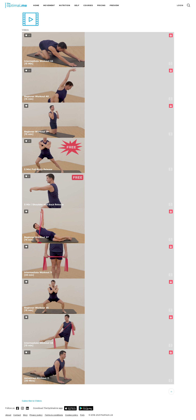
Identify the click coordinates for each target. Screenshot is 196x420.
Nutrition (64, 5)
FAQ (82, 415)
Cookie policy (71, 415)
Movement (49, 5)
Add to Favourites (27, 35)
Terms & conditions (54, 415)
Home (36, 5)
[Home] (16, 5)
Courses (88, 5)
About (8, 415)
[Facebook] (17, 408)
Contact (17, 415)
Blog (25, 415)
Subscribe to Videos (32, 400)
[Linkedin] (27, 408)
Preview (114, 5)
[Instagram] (22, 408)
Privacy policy (36, 415)
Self (76, 5)
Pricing (101, 5)
